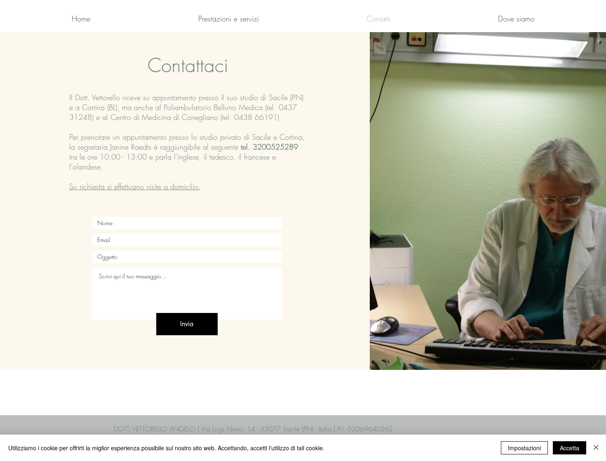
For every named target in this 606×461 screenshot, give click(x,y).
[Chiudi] (596, 447)
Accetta (569, 448)
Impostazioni (524, 448)
